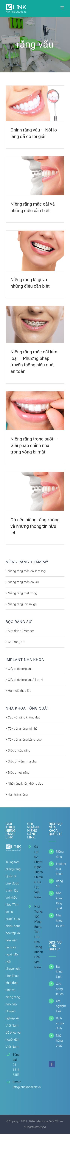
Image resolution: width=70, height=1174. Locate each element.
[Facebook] (52, 1064)
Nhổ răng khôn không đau (25, 783)
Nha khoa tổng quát (59, 900)
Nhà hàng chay (59, 1040)
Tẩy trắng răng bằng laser (25, 739)
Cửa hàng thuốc (59, 989)
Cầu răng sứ (16, 642)
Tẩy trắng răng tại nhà (23, 728)
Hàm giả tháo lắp (19, 690)
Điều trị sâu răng (19, 750)
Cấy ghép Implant (20, 669)
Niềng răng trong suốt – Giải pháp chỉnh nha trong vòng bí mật (33, 445)
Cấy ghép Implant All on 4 (25, 680)
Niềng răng (60, 854)
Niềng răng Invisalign (22, 604)
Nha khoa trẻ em (60, 920)
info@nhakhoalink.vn (17, 1087)
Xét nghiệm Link (60, 1006)
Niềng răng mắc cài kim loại (27, 571)
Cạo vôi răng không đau (24, 717)
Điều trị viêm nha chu (22, 761)
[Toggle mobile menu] (62, 8)
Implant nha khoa (60, 869)
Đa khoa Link (59, 971)
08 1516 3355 (16, 1070)
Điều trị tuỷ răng (18, 772)
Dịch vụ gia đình (60, 1023)
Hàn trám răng (18, 794)
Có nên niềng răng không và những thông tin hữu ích (35, 526)
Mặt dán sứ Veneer (21, 631)
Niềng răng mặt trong (22, 593)
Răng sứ (59, 883)
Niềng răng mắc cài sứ (23, 582)
